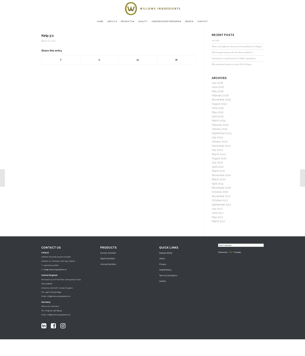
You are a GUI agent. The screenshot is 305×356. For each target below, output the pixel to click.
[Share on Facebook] (60, 59)
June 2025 (218, 108)
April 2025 (218, 116)
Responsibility (165, 253)
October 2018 (220, 191)
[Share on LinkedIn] (138, 59)
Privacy (162, 264)
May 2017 (217, 217)
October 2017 (220, 200)
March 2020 (219, 179)
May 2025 (217, 112)
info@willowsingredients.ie (55, 269)
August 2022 (219, 158)
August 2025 (219, 103)
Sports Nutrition (107, 258)
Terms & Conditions (168, 275)
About (162, 258)
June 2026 (218, 87)
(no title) (216, 40)
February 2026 (220, 95)
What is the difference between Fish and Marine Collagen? (237, 46)
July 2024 (217, 137)
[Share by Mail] (176, 59)
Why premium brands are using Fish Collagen (232, 64)
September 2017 (221, 204)
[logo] (152, 8)
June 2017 (217, 212)
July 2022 (217, 162)
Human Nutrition (108, 253)
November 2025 (221, 99)
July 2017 (217, 208)
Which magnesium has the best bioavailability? (232, 52)
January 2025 (219, 128)
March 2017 (218, 221)
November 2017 (221, 196)
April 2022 (218, 166)
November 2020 (221, 175)
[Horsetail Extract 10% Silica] (2, 178)
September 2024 (222, 133)
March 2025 (219, 120)
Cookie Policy (165, 270)
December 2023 (221, 145)
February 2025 (220, 124)
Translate (237, 252)
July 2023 (217, 149)
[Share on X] (99, 59)
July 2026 (217, 82)
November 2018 (221, 187)
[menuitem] (100, 21)
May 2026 (218, 91)
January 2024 (219, 141)
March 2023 (219, 154)
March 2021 (218, 170)
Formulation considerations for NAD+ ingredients (234, 58)
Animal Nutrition (108, 264)
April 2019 (217, 183)
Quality (162, 281)
